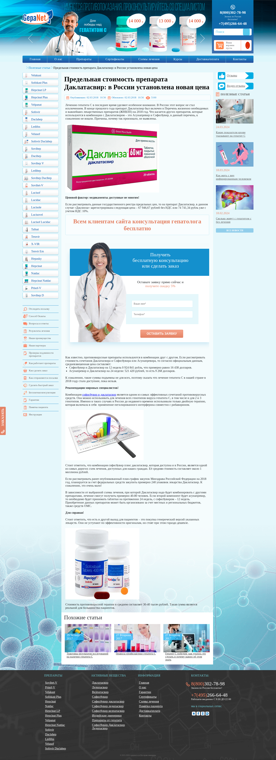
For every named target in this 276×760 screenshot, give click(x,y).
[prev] (30, 38)
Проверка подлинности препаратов (41, 354)
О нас (58, 59)
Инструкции (35, 414)
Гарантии (34, 399)
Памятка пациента (38, 407)
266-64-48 (209, 695)
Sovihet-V (37, 185)
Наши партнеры (37, 345)
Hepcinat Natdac (41, 280)
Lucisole (36, 207)
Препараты (84, 59)
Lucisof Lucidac (41, 222)
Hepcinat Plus (39, 97)
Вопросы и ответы (39, 323)
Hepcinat (36, 266)
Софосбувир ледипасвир (108, 706)
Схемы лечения (149, 59)
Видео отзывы (236, 85)
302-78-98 (208, 683)
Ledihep (36, 170)
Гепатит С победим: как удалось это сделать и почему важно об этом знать (185, 656)
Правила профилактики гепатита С (136, 653)
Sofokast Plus (39, 82)
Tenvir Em (37, 251)
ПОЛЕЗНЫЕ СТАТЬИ (235, 94)
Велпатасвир (100, 692)
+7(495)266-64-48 (233, 23)
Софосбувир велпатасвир (108, 710)
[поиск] (246, 32)
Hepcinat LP (38, 90)
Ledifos (35, 126)
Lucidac (36, 200)
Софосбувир (100, 696)
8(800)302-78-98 (233, 12)
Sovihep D (37, 295)
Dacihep (36, 156)
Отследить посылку (39, 308)
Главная (35, 59)
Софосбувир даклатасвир (108, 701)
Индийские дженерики (107, 715)
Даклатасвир (100, 682)
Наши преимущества (40, 338)
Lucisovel (37, 214)
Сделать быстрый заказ (41, 385)
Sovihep (36, 148)
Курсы (177, 59)
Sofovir (35, 112)
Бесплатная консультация (42, 392)
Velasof (35, 134)
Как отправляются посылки (43, 377)
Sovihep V (37, 163)
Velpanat (36, 104)
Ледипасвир (100, 687)
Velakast (36, 75)
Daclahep (36, 119)
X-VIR (35, 244)
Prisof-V (36, 288)
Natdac (35, 273)
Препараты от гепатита (107, 720)
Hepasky (36, 258)
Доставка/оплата (207, 59)
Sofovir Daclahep (41, 141)
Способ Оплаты (37, 316)
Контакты (239, 59)
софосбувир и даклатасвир (99, 394)
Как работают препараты (42, 363)
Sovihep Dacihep (41, 178)
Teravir (35, 236)
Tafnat (35, 229)
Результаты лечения (39, 330)
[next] (202, 38)
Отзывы (232, 75)
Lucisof (35, 192)
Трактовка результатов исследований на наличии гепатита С (87, 655)
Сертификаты (115, 59)
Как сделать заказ (38, 370)
